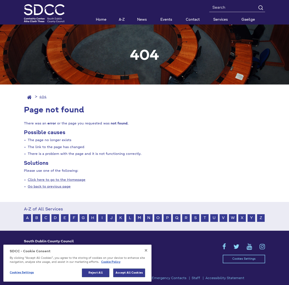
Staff (196, 278)
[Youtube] (249, 248)
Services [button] (220, 20)
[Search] (260, 7)
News (142, 20)
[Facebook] (224, 248)
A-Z (122, 20)
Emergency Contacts (169, 278)
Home (101, 20)
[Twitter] (236, 248)
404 (43, 97)
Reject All (95, 272)
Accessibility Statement (224, 278)
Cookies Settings (244, 259)
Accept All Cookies (129, 272)
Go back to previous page (49, 186)
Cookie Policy (110, 262)
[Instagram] (262, 248)
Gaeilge (248, 20)
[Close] (146, 250)
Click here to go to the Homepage (56, 180)
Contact (193, 20)
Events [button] (166, 20)
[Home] (29, 97)
